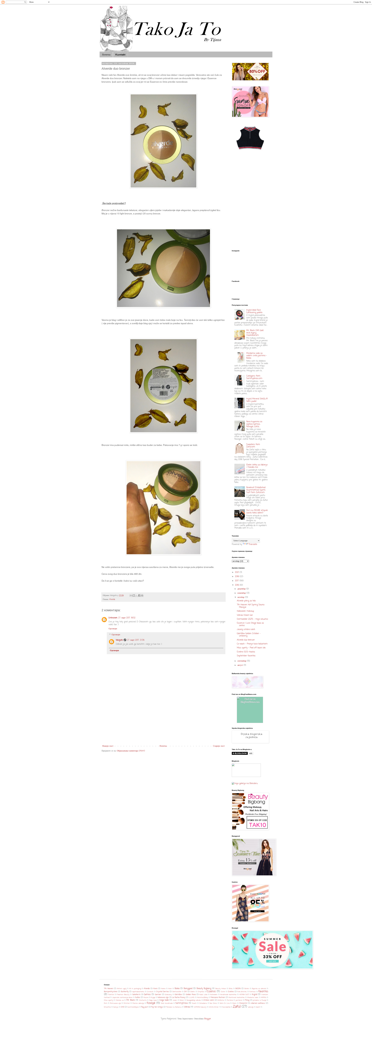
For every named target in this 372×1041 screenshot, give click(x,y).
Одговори (113, 628)
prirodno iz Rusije (259, 1000)
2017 (237, 580)
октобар (241, 597)
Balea (177, 988)
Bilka (231, 988)
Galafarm (136, 994)
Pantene (230, 1000)
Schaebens (203, 1003)
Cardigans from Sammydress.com (254, 377)
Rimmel (127, 1003)
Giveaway (168, 994)
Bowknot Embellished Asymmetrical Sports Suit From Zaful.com (255, 490)
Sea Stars (213, 1003)
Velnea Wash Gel (245, 615)
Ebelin (192, 991)
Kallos (137, 997)
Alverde (112, 599)
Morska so (120, 1000)
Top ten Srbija (157, 1007)
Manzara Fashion (218, 997)
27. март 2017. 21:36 (135, 640)
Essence (211, 991)
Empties (201, 991)
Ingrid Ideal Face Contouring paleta (254, 311)
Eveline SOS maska (246, 651)
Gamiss (147, 994)
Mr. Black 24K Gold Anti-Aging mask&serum (254, 333)
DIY (185, 991)
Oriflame (221, 1000)
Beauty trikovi (220, 988)
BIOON (238, 988)
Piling (247, 1000)
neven (175, 1000)
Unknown (113, 617)
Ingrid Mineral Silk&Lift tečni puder (257, 400)
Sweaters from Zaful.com (253, 446)
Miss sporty (108, 1000)
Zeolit (258, 1007)
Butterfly (125, 991)
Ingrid (254, 994)
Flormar (111, 994)
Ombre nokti (208, 1000)
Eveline (231, 991)
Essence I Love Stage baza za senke (250, 624)
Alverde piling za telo (246, 600)
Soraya (115, 1007)
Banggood (188, 988)
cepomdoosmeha (138, 991)
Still (122, 1007)
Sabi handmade (167, 1003)
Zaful (237, 1006)
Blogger (207, 1018)
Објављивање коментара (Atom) (131, 750)
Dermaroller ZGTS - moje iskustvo (252, 619)
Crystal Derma (162, 991)
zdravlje (250, 1007)
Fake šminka (242, 991)
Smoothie (107, 1007)
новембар (241, 593)
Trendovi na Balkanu (173, 1007)
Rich (105, 1003)
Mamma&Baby (202, 997)
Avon (170, 988)
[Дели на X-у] (136, 595)
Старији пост (219, 746)
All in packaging (135, 988)
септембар (242, 661)
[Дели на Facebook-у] (139, 595)
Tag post (144, 1007)
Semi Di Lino (225, 1003)
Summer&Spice (133, 1007)
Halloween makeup (245, 611)
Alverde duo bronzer (246, 639)
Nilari (182, 1000)
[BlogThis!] (133, 595)
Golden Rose (191, 994)
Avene (163, 988)
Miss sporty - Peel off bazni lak (251, 647)
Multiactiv (142, 1000)
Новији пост (107, 746)
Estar (223, 991)
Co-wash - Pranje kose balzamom (252, 643)
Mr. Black (130, 1000)
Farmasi (253, 991)
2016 (237, 585)
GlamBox (178, 994)
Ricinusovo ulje (115, 1003)
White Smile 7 (214, 1007)
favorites (263, 991)
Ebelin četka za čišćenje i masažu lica (257, 466)
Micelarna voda (252, 997)
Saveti (194, 1003)
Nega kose (153, 1000)
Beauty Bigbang (204, 988)
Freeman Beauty (123, 994)
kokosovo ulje (163, 997)
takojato (119, 640)
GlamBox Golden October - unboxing (249, 635)
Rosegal (151, 1003)
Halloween (213, 994)
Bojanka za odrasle (259, 988)
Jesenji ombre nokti (246, 629)
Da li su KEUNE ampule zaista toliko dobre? (257, 511)
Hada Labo (203, 994)
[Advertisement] (163, 720)
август (240, 665)
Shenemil (243, 1003)
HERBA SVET (244, 994)
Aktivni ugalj (121, 988)
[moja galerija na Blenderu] (245, 783)
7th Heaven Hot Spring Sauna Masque (250, 606)
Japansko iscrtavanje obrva (122, 997)
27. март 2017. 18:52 (126, 617)
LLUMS (191, 997)
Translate (253, 544)
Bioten (246, 988)
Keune (146, 997)
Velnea (187, 1007)
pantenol (239, 1000)
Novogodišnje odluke (194, 1000)
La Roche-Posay (178, 997)
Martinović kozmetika (237, 997)
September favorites (246, 655)
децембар (241, 588)
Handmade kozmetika (228, 994)
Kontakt (120, 54)
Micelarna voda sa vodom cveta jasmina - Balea (256, 356)
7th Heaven (108, 988)
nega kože (164, 1000)
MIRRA (263, 997)
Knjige (153, 997)
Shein (234, 1003)
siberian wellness (258, 1003)
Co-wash (150, 991)
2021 (237, 572)
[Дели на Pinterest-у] (142, 595)
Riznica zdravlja (138, 1003)
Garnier (158, 994)
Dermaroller (176, 991)
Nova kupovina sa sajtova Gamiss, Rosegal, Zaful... (254, 424)
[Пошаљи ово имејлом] (131, 595)
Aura (155, 988)
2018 (237, 576)
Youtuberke (226, 1007)
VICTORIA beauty (200, 1007)
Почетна (106, 54)
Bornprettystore (110, 991)
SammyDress (181, 1003)
